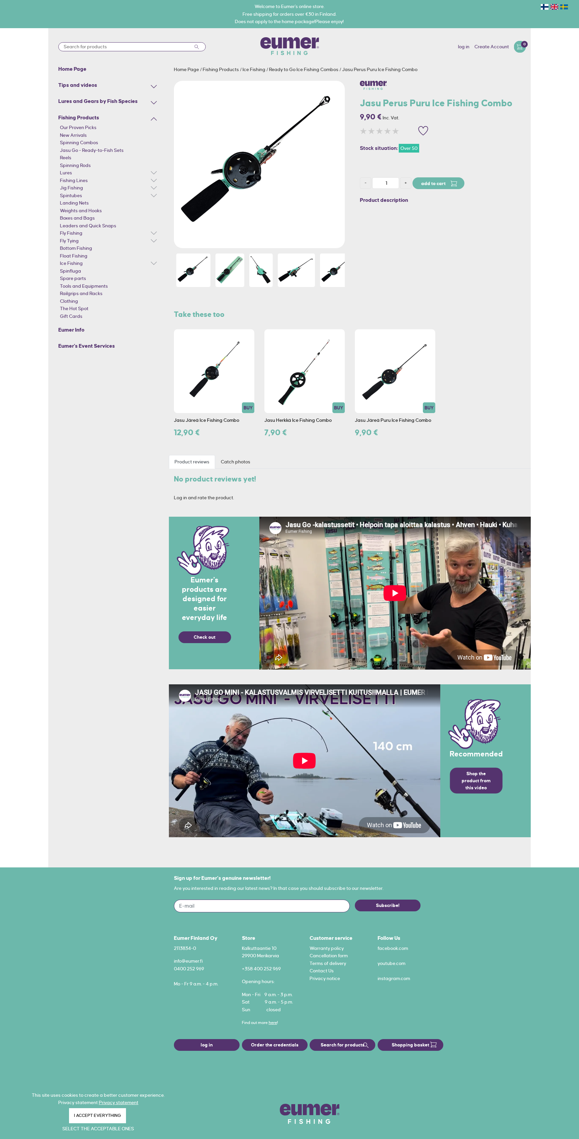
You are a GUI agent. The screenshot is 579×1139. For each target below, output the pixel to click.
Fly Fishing (71, 233)
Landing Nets (74, 203)
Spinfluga (70, 271)
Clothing (69, 301)
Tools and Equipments (84, 286)
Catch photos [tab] (235, 461)
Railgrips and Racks (81, 293)
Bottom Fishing (76, 248)
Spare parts (73, 278)
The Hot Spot (74, 308)
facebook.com (393, 948)
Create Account (491, 46)
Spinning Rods (75, 165)
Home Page (187, 69)
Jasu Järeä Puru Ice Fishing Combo (393, 420)
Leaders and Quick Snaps (88, 225)
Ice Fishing (71, 263)
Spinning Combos (79, 142)
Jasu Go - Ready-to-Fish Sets (92, 150)
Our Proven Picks (78, 127)
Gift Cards (71, 316)
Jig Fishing (71, 187)
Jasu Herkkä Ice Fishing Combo (298, 420)
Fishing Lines (74, 180)
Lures (66, 172)
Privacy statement (118, 1102)
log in (463, 46)
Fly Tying (69, 240)
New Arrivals (73, 135)
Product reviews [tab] (192, 461)
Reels (65, 157)
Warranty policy (327, 948)
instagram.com (394, 978)
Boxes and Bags (77, 218)
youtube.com (391, 963)
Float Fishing (73, 256)
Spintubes (71, 195)
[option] (259, 164)
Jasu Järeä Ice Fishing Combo (206, 420)
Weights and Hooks (81, 210)
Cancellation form (329, 955)
